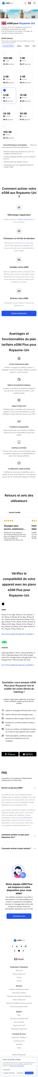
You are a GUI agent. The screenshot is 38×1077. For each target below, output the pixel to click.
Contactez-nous (19, 916)
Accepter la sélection (9, 1073)
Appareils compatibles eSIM (19, 1018)
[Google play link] (10, 754)
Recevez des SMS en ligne (19, 1006)
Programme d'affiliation (19, 1037)
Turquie (19, 981)
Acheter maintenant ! (19, 313)
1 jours (19, 46)
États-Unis (19, 970)
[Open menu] (34, 3)
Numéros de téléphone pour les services (19, 1003)
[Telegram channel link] (21, 946)
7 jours (27, 46)
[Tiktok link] (23, 951)
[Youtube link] (19, 951)
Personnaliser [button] (6, 1069)
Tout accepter (29, 1073)
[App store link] (27, 754)
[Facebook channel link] (12, 946)
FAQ (19, 1015)
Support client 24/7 (19, 1025)
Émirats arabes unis (19, 974)
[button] (30, 3)
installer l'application (24, 219)
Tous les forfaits (8, 46)
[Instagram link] (26, 946)
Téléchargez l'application (19, 1029)
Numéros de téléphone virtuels (19, 989)
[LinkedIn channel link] (17, 946)
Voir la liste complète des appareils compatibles (17, 634)
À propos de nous (19, 1041)
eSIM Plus (26, 818)
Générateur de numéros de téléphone (19, 996)
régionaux (17, 245)
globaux (26, 245)
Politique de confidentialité (16, 1065)
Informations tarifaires (19, 993)
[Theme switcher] (25, 3)
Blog (19, 1048)
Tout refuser (20, 1073)
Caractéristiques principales (15, 145)
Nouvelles (19, 1044)
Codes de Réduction (19, 999)
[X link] (15, 951)
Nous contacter (19, 1022)
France (19, 977)
